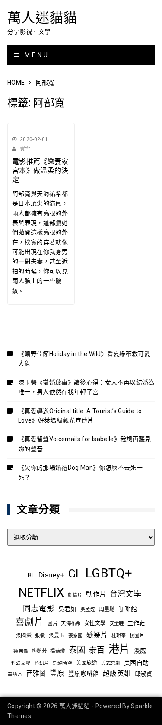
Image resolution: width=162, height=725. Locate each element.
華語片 (15, 674)
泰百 (97, 649)
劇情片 (75, 595)
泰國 (77, 650)
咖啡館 (127, 609)
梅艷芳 (39, 651)
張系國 (75, 635)
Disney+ (51, 575)
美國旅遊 (86, 663)
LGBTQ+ (109, 573)
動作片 (96, 594)
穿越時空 (62, 663)
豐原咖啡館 (83, 673)
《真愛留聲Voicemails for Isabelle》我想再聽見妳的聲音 (84, 444)
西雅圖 (36, 673)
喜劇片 (29, 621)
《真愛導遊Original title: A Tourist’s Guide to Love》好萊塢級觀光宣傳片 (80, 415)
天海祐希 (70, 623)
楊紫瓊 (57, 651)
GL (75, 573)
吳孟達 (87, 609)
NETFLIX (41, 593)
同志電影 (38, 608)
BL (31, 575)
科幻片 (41, 663)
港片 (119, 649)
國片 (52, 623)
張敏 (40, 635)
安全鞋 (116, 623)
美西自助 (136, 662)
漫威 (140, 650)
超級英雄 (117, 673)
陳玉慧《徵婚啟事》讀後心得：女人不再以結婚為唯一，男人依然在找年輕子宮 (86, 387)
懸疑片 (97, 635)
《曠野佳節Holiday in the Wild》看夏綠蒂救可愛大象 (84, 358)
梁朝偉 (20, 651)
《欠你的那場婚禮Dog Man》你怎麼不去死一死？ (80, 472)
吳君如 (67, 609)
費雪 (25, 149)
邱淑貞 (143, 673)
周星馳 (107, 609)
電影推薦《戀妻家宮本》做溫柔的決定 (40, 171)
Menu (35, 54)
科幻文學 (21, 663)
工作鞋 (136, 623)
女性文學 (94, 623)
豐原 (57, 673)
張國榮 (24, 635)
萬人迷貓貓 (42, 17)
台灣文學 (125, 593)
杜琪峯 (118, 635)
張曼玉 (56, 635)
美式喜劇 (110, 663)
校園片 (137, 635)
